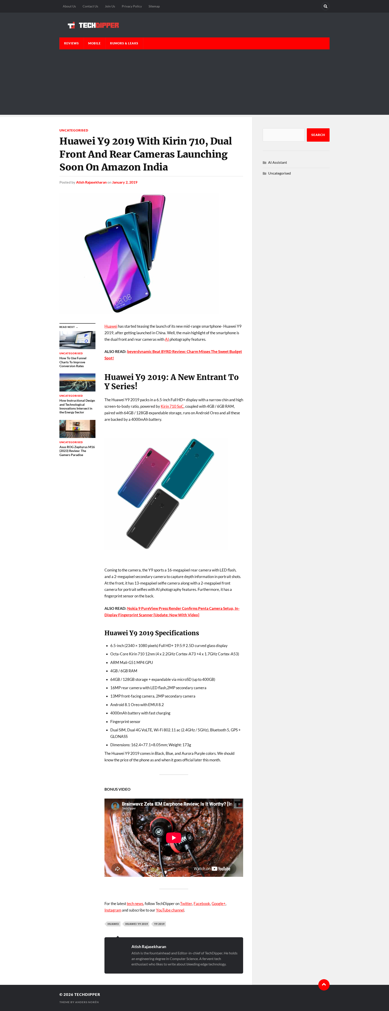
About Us (69, 6)
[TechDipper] (194, 25)
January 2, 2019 (124, 182)
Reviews (71, 43)
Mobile (94, 43)
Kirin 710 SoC (172, 406)
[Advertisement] (194, 83)
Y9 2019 (159, 923)
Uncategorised (73, 130)
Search (318, 135)
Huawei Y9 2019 (136, 923)
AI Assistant (277, 162)
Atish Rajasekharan (91, 182)
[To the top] (324, 984)
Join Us (110, 6)
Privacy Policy (132, 6)
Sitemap (154, 6)
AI (167, 339)
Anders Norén (87, 1002)
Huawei (110, 326)
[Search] (325, 6)
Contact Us (90, 6)
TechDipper (87, 994)
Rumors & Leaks (124, 43)
